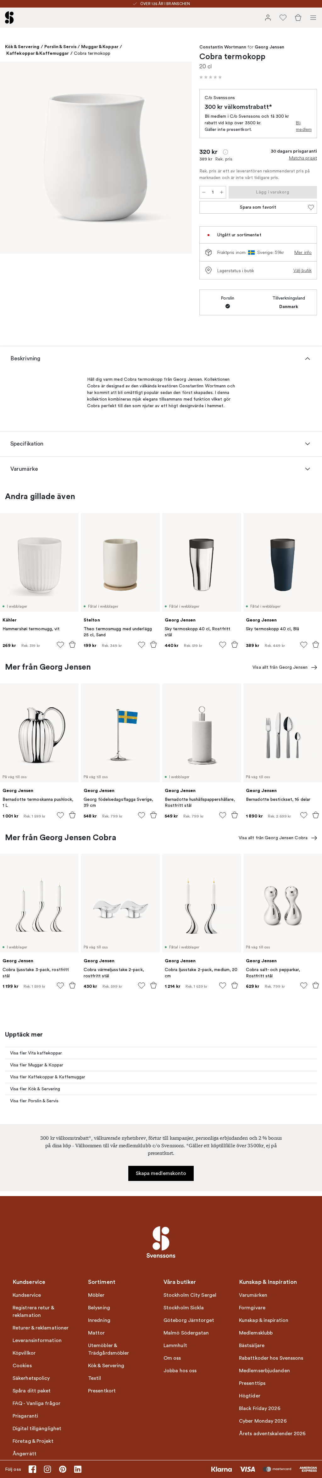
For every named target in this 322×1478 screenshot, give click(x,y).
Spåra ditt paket (32, 1391)
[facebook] (32, 1469)
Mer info (303, 252)
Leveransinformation (37, 1340)
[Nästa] (180, 158)
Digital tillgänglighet (37, 1428)
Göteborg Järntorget (189, 1320)
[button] (210, 77)
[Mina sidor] (267, 17)
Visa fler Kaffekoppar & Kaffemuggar (48, 1077)
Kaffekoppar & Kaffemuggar (37, 53)
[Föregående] (11, 158)
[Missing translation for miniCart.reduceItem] (203, 192)
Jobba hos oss (180, 1371)
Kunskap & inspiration (263, 1320)
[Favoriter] (283, 17)
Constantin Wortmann (223, 47)
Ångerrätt (24, 1454)
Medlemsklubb (256, 1333)
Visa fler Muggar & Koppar (37, 1065)
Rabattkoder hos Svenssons (271, 1358)
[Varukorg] (298, 17)
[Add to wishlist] (60, 645)
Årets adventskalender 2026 (272, 1433)
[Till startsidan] (9, 17)
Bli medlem (304, 126)
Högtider (249, 1396)
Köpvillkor (24, 1353)
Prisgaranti (25, 1416)
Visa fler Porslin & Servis (34, 1101)
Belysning (99, 1308)
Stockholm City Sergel (190, 1295)
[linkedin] (77, 1469)
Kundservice (27, 1295)
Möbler (96, 1295)
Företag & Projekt (33, 1441)
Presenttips (252, 1383)
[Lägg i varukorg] (72, 644)
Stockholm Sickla (184, 1308)
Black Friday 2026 (259, 1408)
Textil (94, 1378)
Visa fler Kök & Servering (35, 1089)
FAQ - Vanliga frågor (36, 1403)
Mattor (96, 1333)
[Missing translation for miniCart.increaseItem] (221, 192)
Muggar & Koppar (100, 46)
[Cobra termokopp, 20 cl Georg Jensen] (96, 158)
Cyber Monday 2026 (263, 1421)
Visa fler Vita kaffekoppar (36, 1053)
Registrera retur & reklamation (33, 1311)
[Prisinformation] (225, 152)
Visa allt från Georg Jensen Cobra (273, 837)
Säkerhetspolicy (31, 1378)
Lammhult (175, 1345)
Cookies (22, 1365)
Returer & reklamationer (41, 1328)
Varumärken (253, 1295)
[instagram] (47, 1469)
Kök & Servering (22, 46)
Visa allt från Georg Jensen (280, 667)
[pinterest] (62, 1469)
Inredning (99, 1320)
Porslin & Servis (60, 46)
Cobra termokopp (92, 53)
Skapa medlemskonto (161, 1173)
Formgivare (252, 1308)
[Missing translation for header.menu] (313, 17)
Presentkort (102, 1391)
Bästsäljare (251, 1345)
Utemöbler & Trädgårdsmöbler (108, 1349)
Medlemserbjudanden (264, 1371)
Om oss (172, 1358)
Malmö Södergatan (186, 1333)
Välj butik (302, 270)
